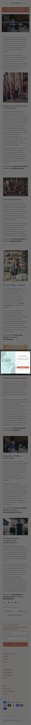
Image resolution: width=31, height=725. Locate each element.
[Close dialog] (29, 352)
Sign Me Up (23, 367)
